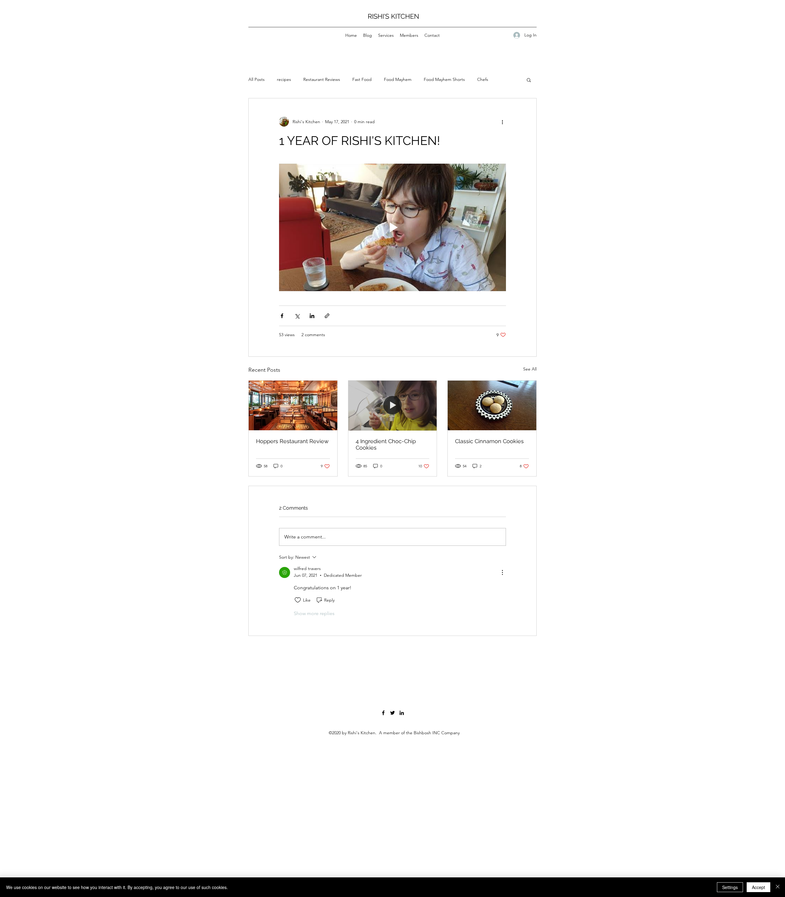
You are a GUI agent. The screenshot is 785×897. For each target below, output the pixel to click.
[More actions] (502, 121)
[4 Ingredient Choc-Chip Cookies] (392, 405)
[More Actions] (502, 572)
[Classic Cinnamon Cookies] (492, 405)
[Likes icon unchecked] (298, 600)
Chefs (482, 79)
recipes (284, 79)
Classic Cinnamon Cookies (489, 441)
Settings (730, 887)
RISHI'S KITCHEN (393, 16)
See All (530, 369)
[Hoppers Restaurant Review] (293, 405)
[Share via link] (327, 316)
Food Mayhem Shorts (444, 79)
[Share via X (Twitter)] (297, 316)
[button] (529, 79)
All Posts (256, 79)
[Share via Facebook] (282, 316)
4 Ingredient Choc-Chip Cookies (386, 444)
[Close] (777, 887)
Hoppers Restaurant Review (292, 441)
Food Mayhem (398, 79)
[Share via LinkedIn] (312, 316)
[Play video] (392, 227)
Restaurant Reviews (321, 79)
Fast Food (362, 79)
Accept (758, 887)
